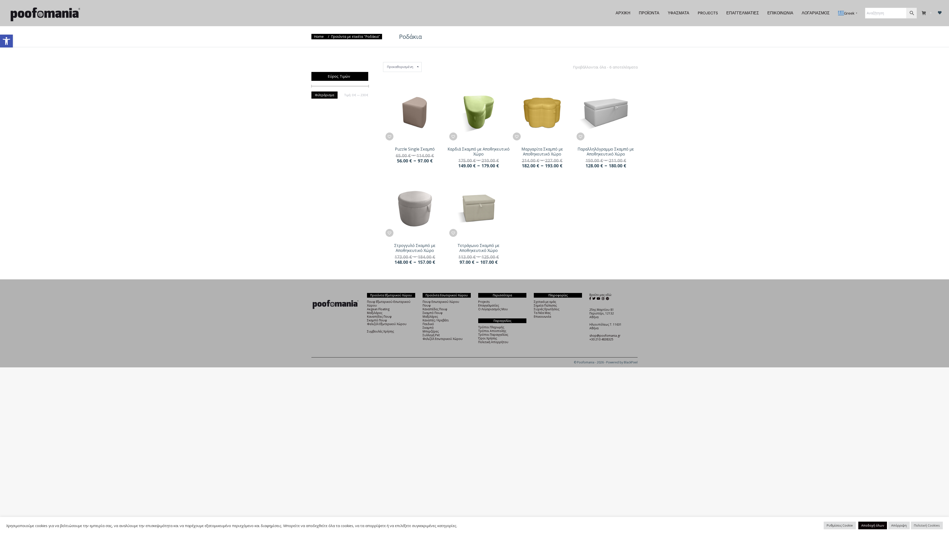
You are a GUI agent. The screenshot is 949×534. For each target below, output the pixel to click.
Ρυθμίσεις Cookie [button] (840, 525)
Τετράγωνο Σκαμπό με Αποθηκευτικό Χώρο (478, 248)
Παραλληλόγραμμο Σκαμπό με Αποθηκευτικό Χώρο (606, 151)
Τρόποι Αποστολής (492, 331)
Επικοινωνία (542, 316)
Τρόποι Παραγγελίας (493, 335)
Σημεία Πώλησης (545, 305)
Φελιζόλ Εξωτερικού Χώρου (387, 324)
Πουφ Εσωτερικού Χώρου (441, 302)
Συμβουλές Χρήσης (380, 331)
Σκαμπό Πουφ (377, 320)
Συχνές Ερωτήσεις (546, 309)
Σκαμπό (428, 328)
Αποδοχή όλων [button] (872, 525)
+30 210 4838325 (601, 339)
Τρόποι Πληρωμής (491, 327)
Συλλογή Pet (431, 335)
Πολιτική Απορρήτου (493, 342)
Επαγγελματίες (488, 305)
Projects (484, 302)
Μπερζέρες (431, 331)
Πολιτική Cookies (927, 525)
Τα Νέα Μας (542, 313)
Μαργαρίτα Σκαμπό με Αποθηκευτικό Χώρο (542, 151)
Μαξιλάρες (374, 313)
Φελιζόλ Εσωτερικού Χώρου (443, 339)
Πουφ (427, 305)
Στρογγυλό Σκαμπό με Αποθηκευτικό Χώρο (414, 248)
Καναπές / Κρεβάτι (436, 320)
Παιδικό (428, 324)
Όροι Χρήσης (487, 338)
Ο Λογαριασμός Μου (493, 309)
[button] (6, 41)
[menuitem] (623, 13)
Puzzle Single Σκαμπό (415, 149)
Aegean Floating (378, 309)
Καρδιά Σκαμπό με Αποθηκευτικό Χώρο (479, 151)
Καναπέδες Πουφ (379, 316)
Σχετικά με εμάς (545, 302)
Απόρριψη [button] (899, 525)
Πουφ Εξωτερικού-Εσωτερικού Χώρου (388, 304)
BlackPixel (631, 362)
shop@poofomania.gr (605, 336)
